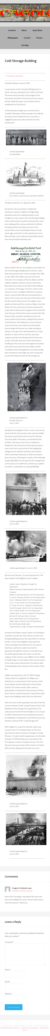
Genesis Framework (30, 1028)
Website (8, 994)
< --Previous (9, 76)
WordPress (44, 1028)
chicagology (25, 15)
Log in (25, 1030)
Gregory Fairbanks (19, 888)
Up (16, 76)
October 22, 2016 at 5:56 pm (22, 891)
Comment (9, 942)
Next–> (21, 76)
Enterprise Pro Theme (9, 1028)
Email (7, 981)
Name (8, 969)
